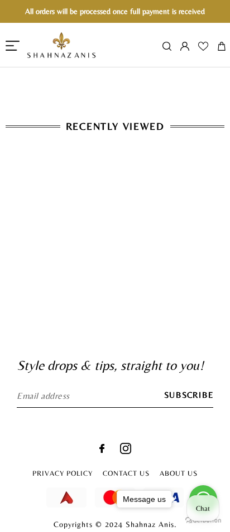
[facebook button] (101, 450)
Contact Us (126, 473)
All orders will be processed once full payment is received (115, 11)
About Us (179, 473)
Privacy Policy (62, 473)
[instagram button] (125, 451)
